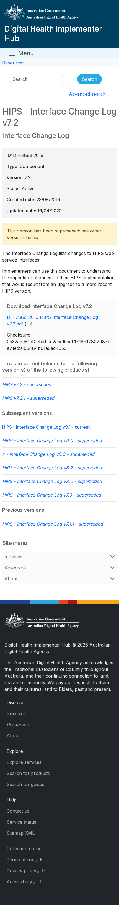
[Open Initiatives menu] (112, 556)
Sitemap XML (21, 833)
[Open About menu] (112, 578)
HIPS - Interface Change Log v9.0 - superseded (52, 440)
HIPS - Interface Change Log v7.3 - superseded (51, 495)
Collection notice (24, 848)
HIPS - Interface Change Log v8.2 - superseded (52, 467)
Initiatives (14, 556)
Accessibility (19, 882)
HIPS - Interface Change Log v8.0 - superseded (52, 481)
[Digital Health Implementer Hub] (58, 14)
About (10, 578)
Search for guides (25, 784)
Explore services (24, 762)
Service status (21, 822)
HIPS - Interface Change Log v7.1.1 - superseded (52, 524)
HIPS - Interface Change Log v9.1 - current (46, 427)
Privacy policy (21, 870)
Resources (13, 63)
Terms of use (21, 859)
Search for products (28, 773)
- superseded (26, 384)
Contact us (18, 811)
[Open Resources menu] (112, 567)
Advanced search (87, 94)
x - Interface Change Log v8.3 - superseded (48, 454)
